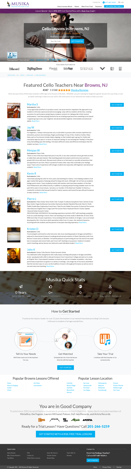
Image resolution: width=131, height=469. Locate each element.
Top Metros (10, 458)
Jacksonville (87, 385)
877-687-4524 (110, 2)
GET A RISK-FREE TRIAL (113, 6)
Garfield (69, 383)
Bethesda (101, 388)
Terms (95, 467)
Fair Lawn (116, 390)
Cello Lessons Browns (41, 75)
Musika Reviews (79, 89)
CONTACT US (41, 60)
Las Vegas (86, 390)
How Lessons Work (64, 6)
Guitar (9, 388)
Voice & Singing (12, 385)
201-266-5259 (59, 59)
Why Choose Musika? (13, 455)
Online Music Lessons (33, 458)
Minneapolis (102, 383)
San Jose (86, 383)
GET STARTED (77, 41)
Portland (86, 388)
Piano (9, 383)
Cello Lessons (30, 75)
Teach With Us (71, 453)
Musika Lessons (11, 75)
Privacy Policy (106, 467)
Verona (69, 392)
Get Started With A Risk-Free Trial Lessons (65, 434)
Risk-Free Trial (87, 6)
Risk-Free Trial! (88, 11)
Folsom (115, 383)
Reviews (69, 455)
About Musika (11, 453)
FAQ (32, 60)
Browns (22, 75)
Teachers (98, 6)
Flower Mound (118, 385)
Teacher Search (51, 455)
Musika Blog (50, 458)
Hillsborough (117, 388)
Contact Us (96, 2)
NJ (18, 75)
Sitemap (118, 467)
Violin (9, 390)
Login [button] (122, 2)
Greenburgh (102, 390)
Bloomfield (70, 390)
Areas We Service (52, 453)
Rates (77, 6)
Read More (35, 121)
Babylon (101, 385)
